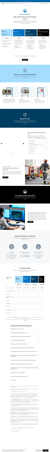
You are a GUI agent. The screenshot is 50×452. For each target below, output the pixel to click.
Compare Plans (25, 59)
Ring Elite (16, 318)
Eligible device (12, 413)
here (13, 397)
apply (18, 432)
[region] (25, 95)
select (14, 392)
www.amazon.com (30, 398)
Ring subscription (16, 400)
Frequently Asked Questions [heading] (21, 327)
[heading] (25, 330)
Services (15, 3)
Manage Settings (39, 450)
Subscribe (6, 38)
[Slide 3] (12, 154)
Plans (12, 3)
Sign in (41, 3)
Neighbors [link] (19, 3)
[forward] (23, 144)
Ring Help (25, 321)
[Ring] (3, 3)
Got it (45, 450)
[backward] (1, 144)
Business (24, 3)
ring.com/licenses (22, 410)
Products (8, 3)
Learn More (5, 178)
